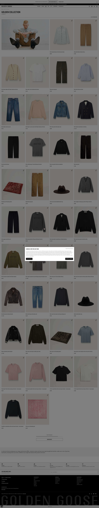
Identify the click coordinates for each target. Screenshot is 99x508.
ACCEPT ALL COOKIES (69, 258)
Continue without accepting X (69, 248)
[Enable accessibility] (2, 506)
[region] (49, 254)
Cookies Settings (29, 258)
